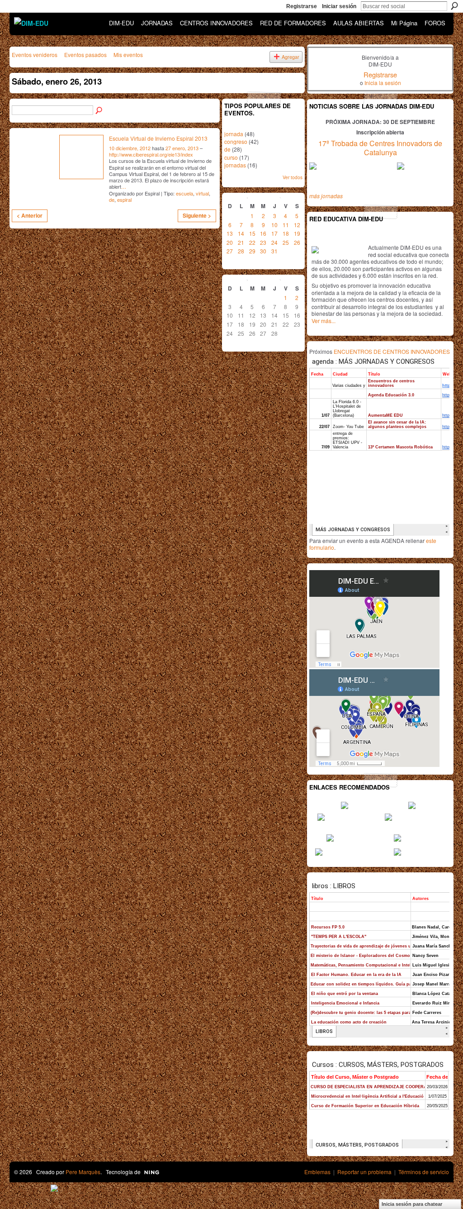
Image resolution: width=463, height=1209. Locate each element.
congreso (235, 141)
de (111, 199)
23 (263, 242)
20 (230, 242)
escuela (184, 193)
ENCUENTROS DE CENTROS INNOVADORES (392, 351)
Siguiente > (197, 215)
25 (286, 242)
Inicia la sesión (382, 82)
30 (263, 251)
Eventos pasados (85, 54)
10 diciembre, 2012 (130, 148)
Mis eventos (128, 54)
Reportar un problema (364, 1172)
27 (230, 251)
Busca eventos (99, 111)
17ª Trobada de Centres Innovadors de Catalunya (380, 148)
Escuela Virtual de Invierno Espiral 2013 (158, 138)
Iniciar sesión (339, 6)
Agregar (290, 56)
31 (274, 251)
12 (297, 224)
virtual (202, 193)
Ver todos (292, 177)
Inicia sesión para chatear (412, 1204)
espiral (124, 199)
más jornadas (326, 196)
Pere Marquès (83, 1172)
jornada (233, 134)
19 (297, 233)
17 (274, 233)
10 (274, 224)
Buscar (454, 6)
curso (231, 157)
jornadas (235, 165)
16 (263, 233)
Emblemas (317, 1172)
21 (241, 242)
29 (252, 251)
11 (286, 224)
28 (241, 251)
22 (252, 242)
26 (297, 242)
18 (286, 233)
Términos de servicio (423, 1172)
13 (230, 233)
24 (274, 242)
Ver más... (323, 320)
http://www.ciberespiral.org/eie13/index (151, 154)
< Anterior (30, 215)
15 (252, 233)
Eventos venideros (34, 54)
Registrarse (301, 6)
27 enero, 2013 (181, 148)
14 (241, 233)
